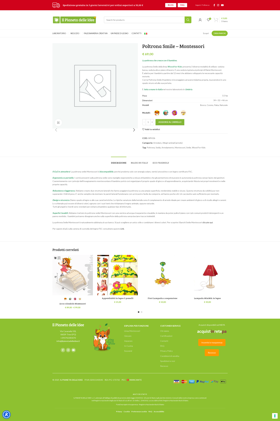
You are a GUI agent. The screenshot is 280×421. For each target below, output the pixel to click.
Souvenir (128, 351)
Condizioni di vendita (169, 356)
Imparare (128, 341)
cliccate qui (207, 222)
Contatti (164, 341)
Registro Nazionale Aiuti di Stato (175, 400)
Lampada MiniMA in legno (207, 298)
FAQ (182, 5)
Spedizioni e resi (167, 361)
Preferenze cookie (139, 411)
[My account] (200, 20)
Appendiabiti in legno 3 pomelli (117, 298)
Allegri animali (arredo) (172, 143)
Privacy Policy (166, 351)
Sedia (158, 147)
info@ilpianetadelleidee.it (68, 341)
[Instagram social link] (218, 5)
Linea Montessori (132, 331)
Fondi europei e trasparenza (127, 404)
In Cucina (128, 346)
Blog (171, 5)
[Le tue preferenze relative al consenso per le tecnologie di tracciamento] (275, 416)
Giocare (127, 336)
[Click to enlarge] (58, 122)
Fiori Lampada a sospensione (162, 298)
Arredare (157, 143)
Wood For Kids (198, 147)
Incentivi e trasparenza (211, 342)
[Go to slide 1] (138, 312)
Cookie (127, 411)
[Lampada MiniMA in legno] (207, 275)
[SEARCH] (188, 19)
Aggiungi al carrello (169, 122)
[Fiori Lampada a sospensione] (162, 275)
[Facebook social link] (214, 5)
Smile (188, 147)
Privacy (119, 411)
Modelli (146, 112)
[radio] (157, 113)
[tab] (118, 161)
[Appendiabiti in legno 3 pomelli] (117, 275)
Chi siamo (164, 331)
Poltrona (151, 147)
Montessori (180, 147)
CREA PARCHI (220, 33)
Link (122, 228)
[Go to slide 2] (141, 312)
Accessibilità (159, 411)
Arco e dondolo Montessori (72, 303)
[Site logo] (56, 5)
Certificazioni (166, 336)
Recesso (164, 366)
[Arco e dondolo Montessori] (72, 275)
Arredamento (168, 147)
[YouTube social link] (222, 5)
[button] (56, 130)
